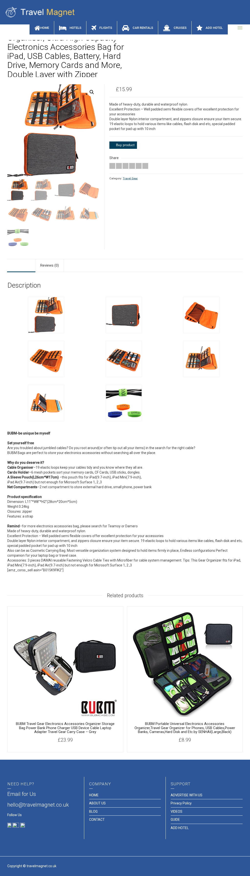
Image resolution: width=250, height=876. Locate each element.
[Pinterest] (132, 166)
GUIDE (175, 820)
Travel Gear (130, 178)
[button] (91, 92)
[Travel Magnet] (41, 12)
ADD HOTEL (180, 828)
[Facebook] (125, 166)
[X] (119, 166)
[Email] (112, 166)
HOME (94, 795)
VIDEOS (176, 811)
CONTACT (97, 820)
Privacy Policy (181, 803)
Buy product (125, 145)
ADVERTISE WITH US (186, 795)
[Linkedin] (139, 166)
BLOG (93, 811)
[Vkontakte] (145, 166)
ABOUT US (97, 803)
